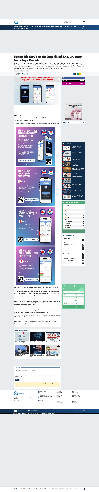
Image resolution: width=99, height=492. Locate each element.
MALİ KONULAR (58, 26)
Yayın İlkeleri (74, 401)
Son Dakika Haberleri (43, 399)
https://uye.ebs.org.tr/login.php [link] (35, 123)
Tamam (52, 413)
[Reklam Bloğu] (73, 111)
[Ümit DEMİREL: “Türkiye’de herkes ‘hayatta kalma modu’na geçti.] (37, 349)
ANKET (27, 28)
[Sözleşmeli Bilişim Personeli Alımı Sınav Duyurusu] (37, 336)
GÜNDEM (16, 26)
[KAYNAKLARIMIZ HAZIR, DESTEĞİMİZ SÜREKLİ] (22, 336)
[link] (35, 146)
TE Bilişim (83, 410)
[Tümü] (83, 122)
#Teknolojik (16, 70)
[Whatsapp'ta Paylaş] (78, 74)
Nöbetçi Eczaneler (42, 391)
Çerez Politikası (74, 402)
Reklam (73, 403)
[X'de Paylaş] (75, 74)
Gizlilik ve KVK (59, 403)
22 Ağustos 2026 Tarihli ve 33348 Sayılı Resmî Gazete (34, 488)
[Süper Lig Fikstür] (83, 235)
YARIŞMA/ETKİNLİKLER (19, 28)
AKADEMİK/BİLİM (50, 26)
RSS (16, 410)
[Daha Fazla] (80, 74)
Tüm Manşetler (42, 397)
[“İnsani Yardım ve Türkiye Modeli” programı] (22, 349)
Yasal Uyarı (59, 405)
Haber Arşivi (41, 400)
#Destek (22, 70)
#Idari (27, 70)
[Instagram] (19, 401)
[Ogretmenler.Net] (19, 22)
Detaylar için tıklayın (73, 231)
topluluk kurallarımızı (25, 383)
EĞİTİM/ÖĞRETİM (34, 26)
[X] (17, 401)
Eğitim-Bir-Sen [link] (17, 115)
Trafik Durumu (42, 395)
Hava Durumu (41, 392)
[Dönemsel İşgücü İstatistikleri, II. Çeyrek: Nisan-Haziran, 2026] (53, 349)
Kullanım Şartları (60, 402)
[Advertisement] (73, 94)
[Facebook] (14, 401)
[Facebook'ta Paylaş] (73, 74)
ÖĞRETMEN (26, 26)
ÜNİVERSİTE (42, 26)
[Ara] (82, 26)
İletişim (58, 401)
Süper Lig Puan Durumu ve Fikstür (45, 396)
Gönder (17, 379)
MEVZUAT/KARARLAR (68, 26)
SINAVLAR (76, 26)
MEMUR (20, 26)
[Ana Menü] (82, 28)
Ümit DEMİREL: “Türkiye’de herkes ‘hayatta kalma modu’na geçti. (37, 355)
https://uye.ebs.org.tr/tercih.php (34, 321)
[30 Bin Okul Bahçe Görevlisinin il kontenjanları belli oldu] (53, 336)
